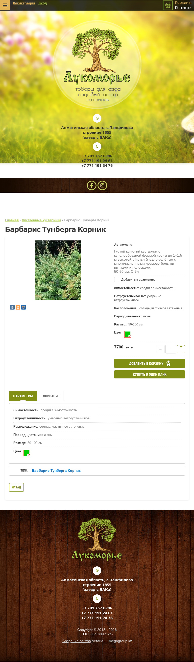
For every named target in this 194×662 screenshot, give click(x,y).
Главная (12, 220)
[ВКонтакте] (12, 307)
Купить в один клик (149, 374)
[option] (58, 270)
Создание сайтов (76, 641)
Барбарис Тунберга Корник (56, 470)
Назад (16, 487)
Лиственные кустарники (41, 220)
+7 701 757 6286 (97, 155)
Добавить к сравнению (137, 279)
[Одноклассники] (18, 307)
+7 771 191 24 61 (97, 160)
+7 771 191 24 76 (97, 165)
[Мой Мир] (23, 307)
